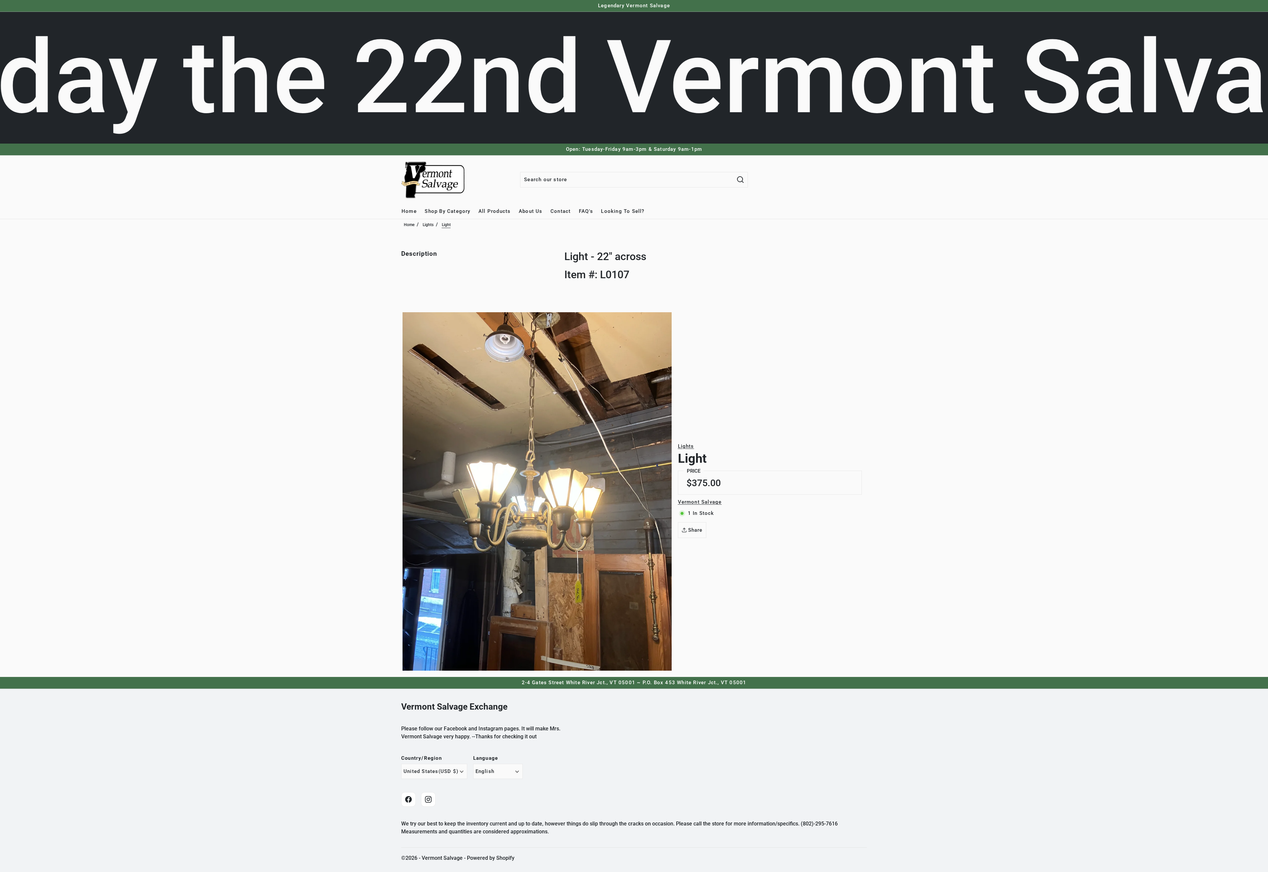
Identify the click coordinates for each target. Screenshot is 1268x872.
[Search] (740, 179)
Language (485, 758)
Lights (428, 224)
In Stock (701, 513)
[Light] (537, 491)
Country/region (421, 758)
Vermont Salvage (700, 502)
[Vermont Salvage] (434, 179)
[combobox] (626, 179)
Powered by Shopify (490, 858)
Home (409, 224)
